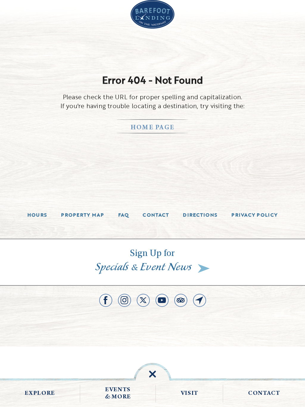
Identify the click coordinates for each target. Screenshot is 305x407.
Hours (37, 214)
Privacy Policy (254, 214)
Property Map (82, 214)
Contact (156, 214)
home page (152, 128)
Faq (123, 214)
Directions (200, 214)
